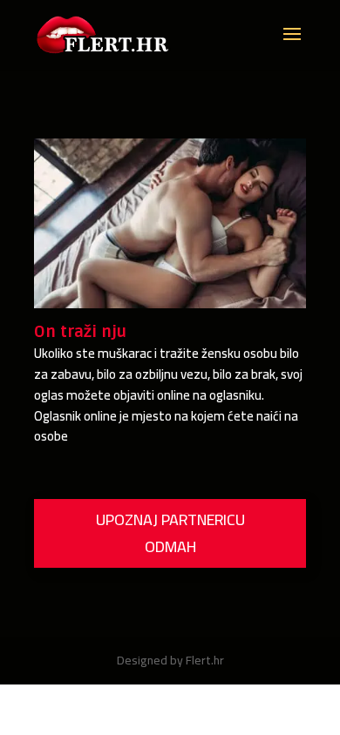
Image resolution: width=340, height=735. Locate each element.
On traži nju (80, 331)
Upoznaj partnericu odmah (170, 533)
